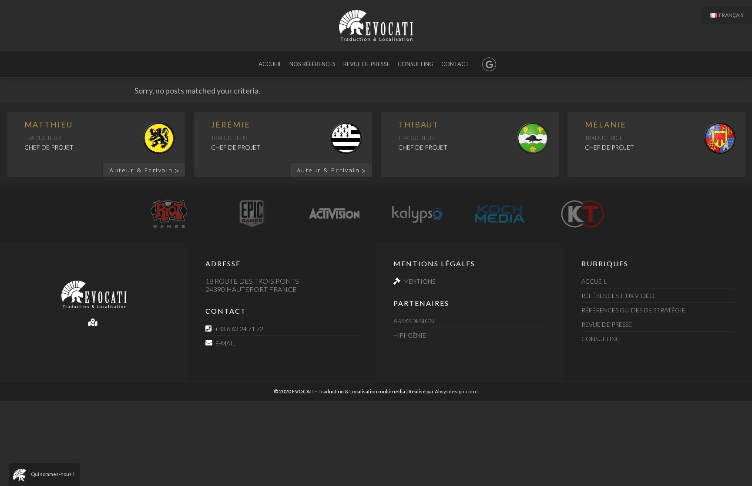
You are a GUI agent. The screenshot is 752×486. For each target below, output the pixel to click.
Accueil (270, 63)
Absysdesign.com (455, 391)
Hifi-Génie (409, 335)
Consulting (415, 63)
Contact (455, 63)
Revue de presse (366, 63)
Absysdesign (413, 321)
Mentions (419, 281)
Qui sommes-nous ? (52, 474)
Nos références (312, 63)
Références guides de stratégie (633, 310)
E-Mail (225, 343)
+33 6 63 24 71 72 (239, 328)
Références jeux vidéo (618, 295)
